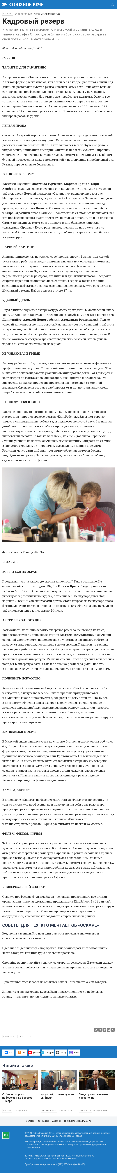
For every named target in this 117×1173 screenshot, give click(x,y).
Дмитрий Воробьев (50, 14)
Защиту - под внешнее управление (93, 1096)
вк (10, 1052)
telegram (50, 1052)
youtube (37, 1052)
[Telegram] (104, 1030)
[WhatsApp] (113, 1030)
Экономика (85, 1111)
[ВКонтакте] (96, 1030)
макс (76, 1052)
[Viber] (108, 1030)
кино (21, 1036)
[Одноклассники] (100, 1030)
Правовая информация (77, 1121)
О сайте (30, 1121)
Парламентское (49, 1111)
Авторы (56, 1121)
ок (24, 1052)
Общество (7, 14)
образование (9, 1036)
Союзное (7, 1111)
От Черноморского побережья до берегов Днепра (17, 1098)
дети (29, 1036)
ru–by (63, 1052)
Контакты (43, 1121)
